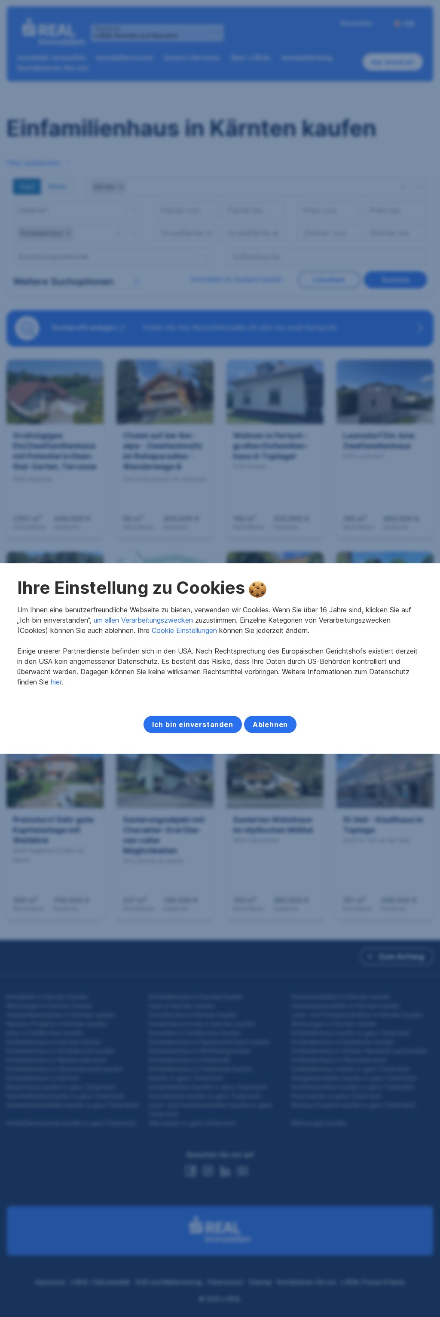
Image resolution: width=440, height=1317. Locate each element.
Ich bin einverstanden (192, 724)
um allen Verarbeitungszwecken (143, 620)
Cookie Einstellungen (184, 630)
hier (56, 682)
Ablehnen (270, 724)
